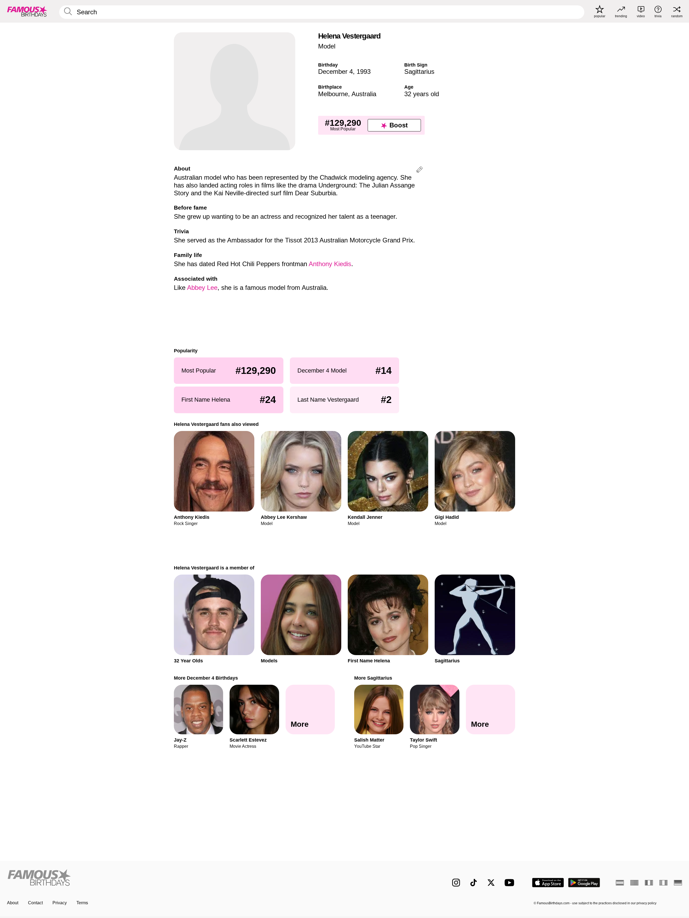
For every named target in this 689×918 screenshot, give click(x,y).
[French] (649, 882)
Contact (35, 902)
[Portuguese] (634, 882)
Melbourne (333, 94)
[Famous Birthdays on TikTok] (473, 882)
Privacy (59, 902)
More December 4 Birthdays (206, 678)
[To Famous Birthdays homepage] (27, 11)
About (12, 902)
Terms (82, 902)
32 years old (421, 94)
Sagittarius (419, 71)
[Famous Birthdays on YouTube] (510, 883)
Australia (363, 94)
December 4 (335, 71)
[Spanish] (620, 882)
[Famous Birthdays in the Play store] (584, 882)
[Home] (174, 878)
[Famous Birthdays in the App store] (548, 882)
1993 (364, 71)
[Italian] (663, 882)
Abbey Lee (202, 287)
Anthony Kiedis (330, 263)
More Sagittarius (373, 678)
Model (326, 46)
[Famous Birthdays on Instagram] (456, 882)
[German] (678, 882)
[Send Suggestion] (420, 170)
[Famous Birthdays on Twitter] (491, 882)
